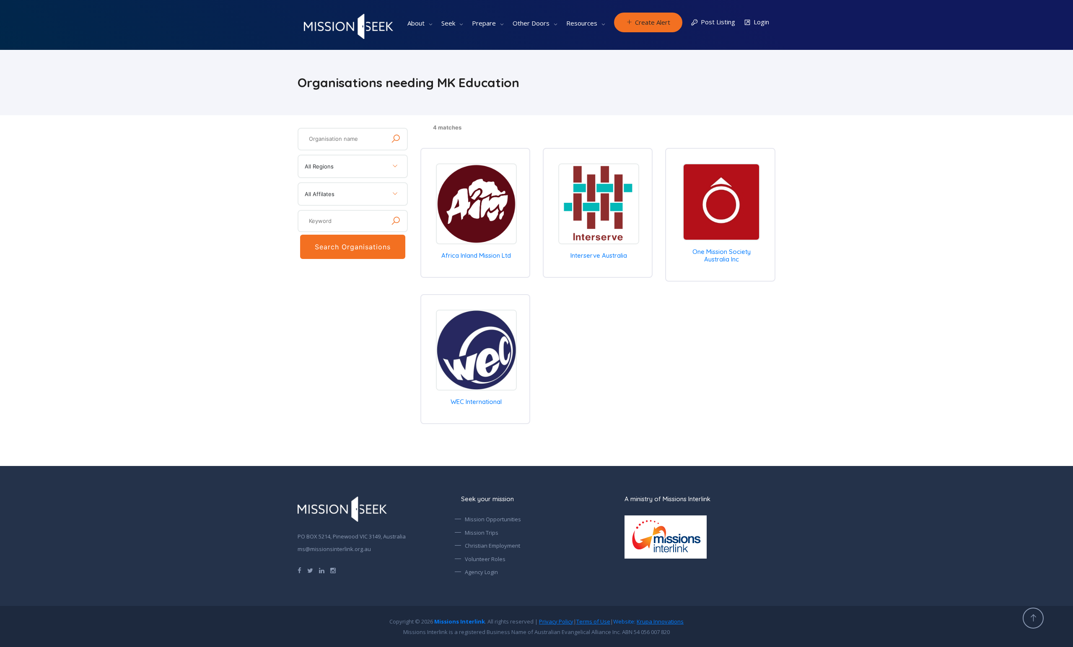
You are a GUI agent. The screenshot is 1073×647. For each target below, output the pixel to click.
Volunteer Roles (485, 559)
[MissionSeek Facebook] (299, 570)
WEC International (476, 402)
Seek (448, 23)
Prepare (484, 23)
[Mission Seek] (342, 509)
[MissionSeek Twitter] (310, 570)
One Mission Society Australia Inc (721, 255)
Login (761, 22)
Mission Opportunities (493, 519)
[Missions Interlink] (700, 537)
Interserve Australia (598, 255)
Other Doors (531, 23)
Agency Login (481, 572)
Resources (581, 23)
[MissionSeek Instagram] (333, 570)
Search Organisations (353, 247)
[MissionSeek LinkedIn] (321, 570)
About (416, 23)
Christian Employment (492, 545)
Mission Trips (481, 532)
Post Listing (718, 22)
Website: (648, 621)
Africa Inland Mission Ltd (476, 255)
